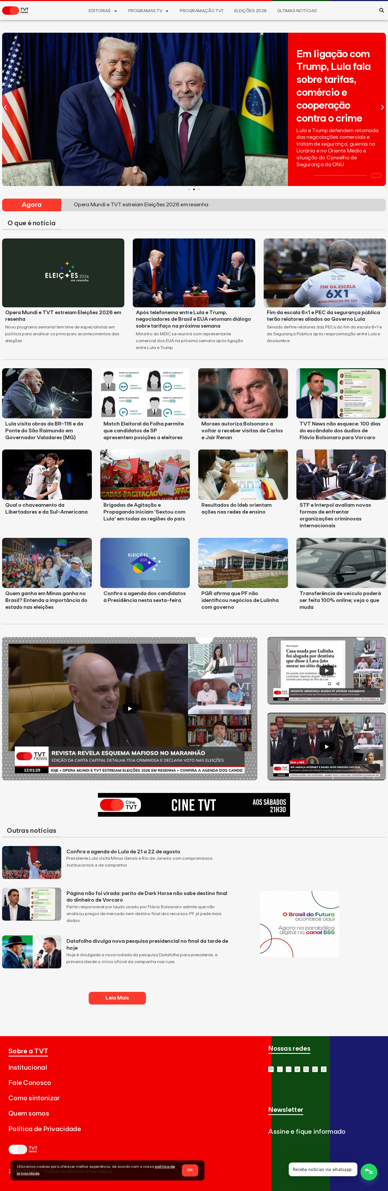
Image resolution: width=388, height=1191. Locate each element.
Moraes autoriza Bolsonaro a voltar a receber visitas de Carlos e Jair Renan (242, 430)
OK (190, 1170)
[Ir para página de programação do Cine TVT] (194, 815)
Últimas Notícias (297, 11)
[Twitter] (297, 1069)
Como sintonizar (34, 1098)
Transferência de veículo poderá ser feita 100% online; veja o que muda (340, 600)
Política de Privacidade (44, 1129)
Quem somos (28, 1113)
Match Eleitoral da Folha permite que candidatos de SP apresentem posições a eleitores (143, 430)
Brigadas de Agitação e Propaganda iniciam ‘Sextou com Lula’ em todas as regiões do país (144, 512)
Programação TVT (202, 11)
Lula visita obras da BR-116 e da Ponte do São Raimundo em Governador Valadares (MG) (44, 430)
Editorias (100, 11)
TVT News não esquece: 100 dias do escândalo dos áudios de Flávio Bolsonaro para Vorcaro (340, 430)
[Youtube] (271, 1069)
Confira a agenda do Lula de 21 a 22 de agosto (123, 851)
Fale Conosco (29, 1083)
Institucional (27, 1067)
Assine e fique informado (307, 1131)
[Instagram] (288, 1069)
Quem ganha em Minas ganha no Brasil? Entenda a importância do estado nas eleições (46, 600)
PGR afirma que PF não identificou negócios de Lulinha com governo (240, 600)
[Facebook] (306, 1069)
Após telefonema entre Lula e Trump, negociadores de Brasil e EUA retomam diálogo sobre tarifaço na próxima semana (193, 319)
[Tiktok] (315, 1069)
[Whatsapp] (280, 1069)
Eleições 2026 (250, 11)
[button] (381, 10)
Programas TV (145, 11)
